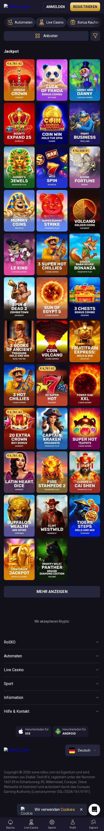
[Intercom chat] (94, 809)
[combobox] (82, 750)
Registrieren (85, 7)
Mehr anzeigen (52, 591)
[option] (20, 22)
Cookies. (68, 809)
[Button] (81, 810)
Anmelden (55, 7)
